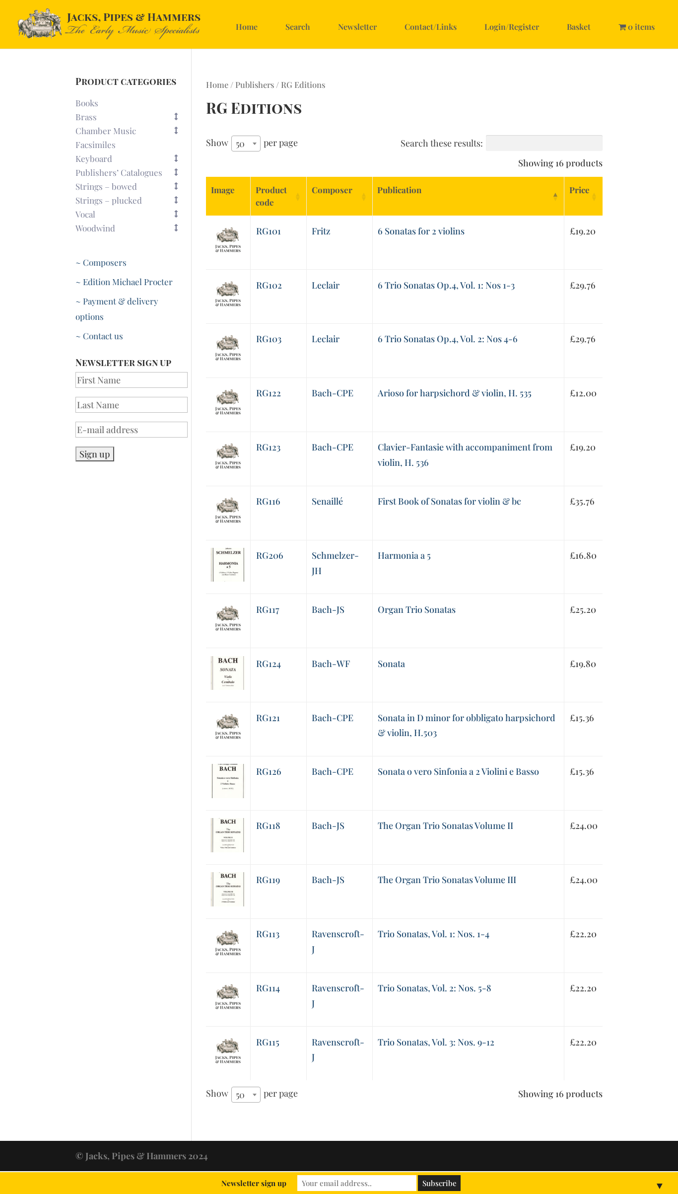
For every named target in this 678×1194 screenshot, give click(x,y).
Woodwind (95, 228)
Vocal (85, 214)
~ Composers (101, 262)
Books (86, 102)
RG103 (268, 339)
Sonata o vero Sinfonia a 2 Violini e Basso (458, 771)
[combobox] (246, 143)
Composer (332, 189)
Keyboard (93, 158)
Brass (86, 116)
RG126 (268, 771)
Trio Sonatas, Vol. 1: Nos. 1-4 (433, 934)
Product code (271, 196)
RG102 (269, 285)
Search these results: (442, 143)
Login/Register (511, 26)
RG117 (267, 609)
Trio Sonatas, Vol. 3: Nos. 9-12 (436, 1042)
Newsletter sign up (253, 1183)
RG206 (269, 555)
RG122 (268, 393)
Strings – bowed (106, 186)
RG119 (268, 880)
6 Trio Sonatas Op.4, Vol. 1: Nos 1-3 (446, 285)
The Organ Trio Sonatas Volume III (447, 880)
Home (247, 26)
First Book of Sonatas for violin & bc (449, 501)
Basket (579, 26)
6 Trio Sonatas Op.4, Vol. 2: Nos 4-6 (448, 339)
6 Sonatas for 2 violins (421, 231)
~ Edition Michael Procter (124, 281)
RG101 (268, 231)
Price (579, 189)
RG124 (268, 664)
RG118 (268, 825)
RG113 (267, 934)
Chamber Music (105, 130)
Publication (399, 189)
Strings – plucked (108, 200)
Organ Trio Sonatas (417, 609)
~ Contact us (99, 335)
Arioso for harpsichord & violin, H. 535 (455, 393)
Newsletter (357, 26)
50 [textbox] (240, 143)
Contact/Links (431, 26)
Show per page (252, 143)
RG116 (268, 501)
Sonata (391, 664)
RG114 (268, 988)
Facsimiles (95, 144)
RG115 (267, 1042)
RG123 (268, 447)
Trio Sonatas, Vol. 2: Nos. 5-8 (434, 988)
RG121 (268, 718)
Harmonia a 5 (404, 555)
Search (297, 26)
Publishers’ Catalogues (118, 172)
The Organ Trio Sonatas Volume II (445, 825)
